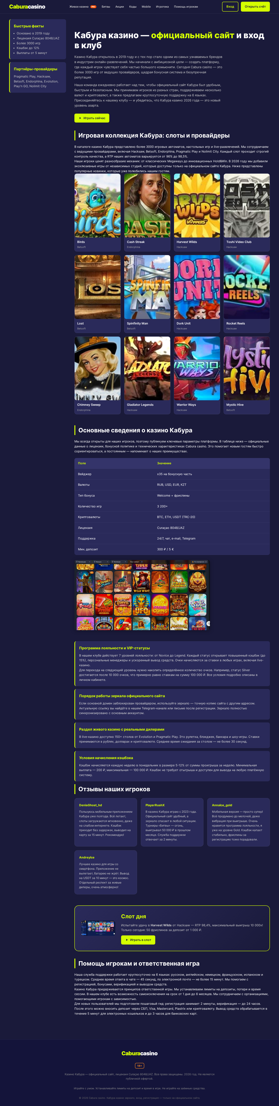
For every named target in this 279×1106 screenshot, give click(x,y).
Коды (132, 6)
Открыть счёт (255, 6)
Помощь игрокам (186, 6)
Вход (230, 6)
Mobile (146, 6)
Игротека (162, 6)
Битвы (106, 6)
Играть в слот (140, 940)
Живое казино (82, 6)
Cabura (27, 6)
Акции (119, 6)
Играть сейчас (94, 118)
